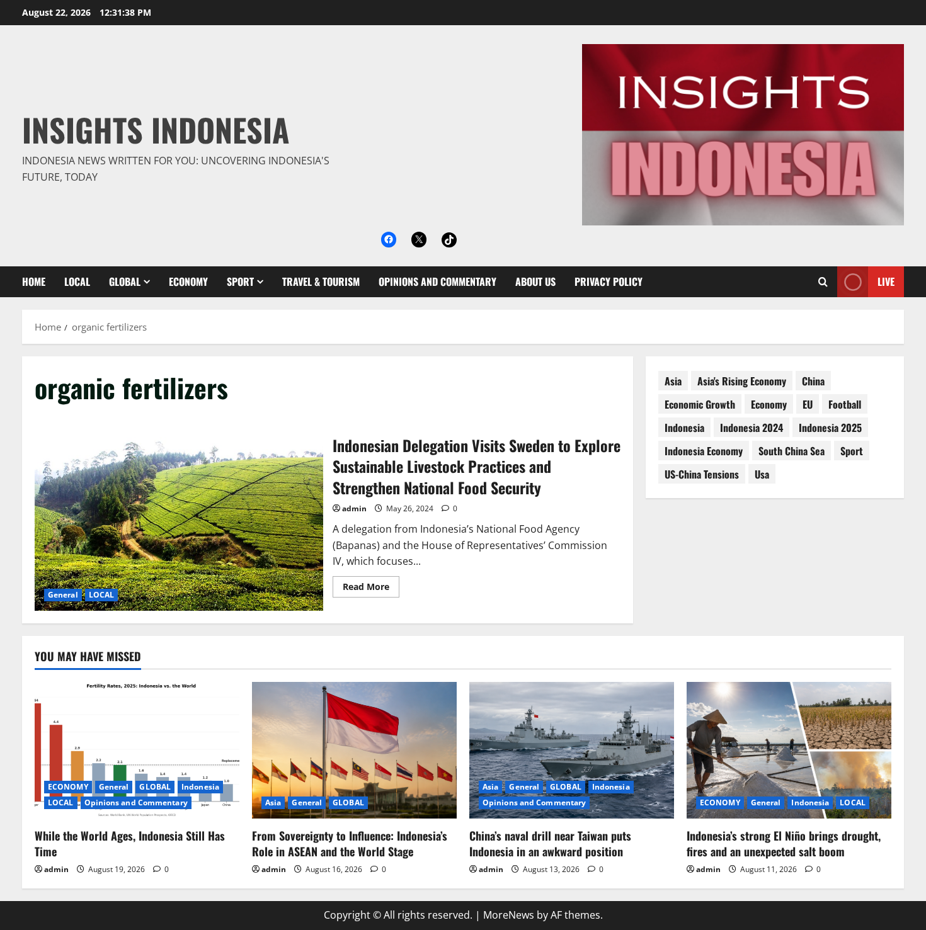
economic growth (700, 404)
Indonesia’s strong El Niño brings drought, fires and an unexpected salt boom (784, 843)
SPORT (240, 281)
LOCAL (77, 281)
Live (886, 281)
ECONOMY (188, 281)
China (813, 380)
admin (354, 508)
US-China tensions (702, 474)
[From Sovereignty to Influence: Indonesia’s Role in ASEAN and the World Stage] (354, 750)
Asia (273, 802)
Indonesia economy (704, 450)
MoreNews (508, 915)
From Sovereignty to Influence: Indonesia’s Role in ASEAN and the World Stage (349, 843)
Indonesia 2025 (830, 427)
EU (808, 404)
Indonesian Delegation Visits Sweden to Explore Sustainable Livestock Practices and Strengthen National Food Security (179, 515)
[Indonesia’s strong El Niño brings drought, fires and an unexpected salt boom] (789, 750)
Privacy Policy (608, 281)
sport (851, 450)
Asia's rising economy (741, 380)
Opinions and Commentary (437, 281)
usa (762, 474)
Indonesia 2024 (751, 427)
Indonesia (684, 427)
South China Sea (791, 450)
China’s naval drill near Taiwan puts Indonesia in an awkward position (550, 843)
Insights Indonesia (156, 129)
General (63, 594)
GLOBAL (124, 281)
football (844, 404)
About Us (535, 281)
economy (769, 404)
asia (673, 380)
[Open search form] (823, 281)
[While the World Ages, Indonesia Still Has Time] (137, 750)
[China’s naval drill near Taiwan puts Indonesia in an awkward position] (571, 750)
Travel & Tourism (321, 281)
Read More (371, 589)
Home (33, 281)
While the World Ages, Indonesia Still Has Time (130, 843)
